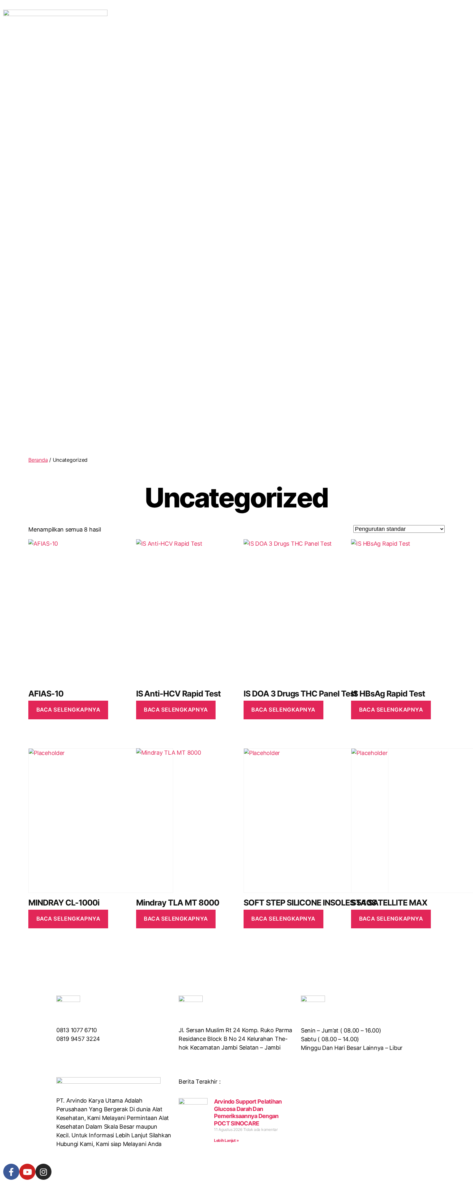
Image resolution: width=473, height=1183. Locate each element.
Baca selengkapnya (68, 709)
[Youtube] (27, 1172)
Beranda (38, 460)
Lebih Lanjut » (226, 1140)
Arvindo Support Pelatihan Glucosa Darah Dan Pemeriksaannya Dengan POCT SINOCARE (248, 1112)
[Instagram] (43, 1172)
